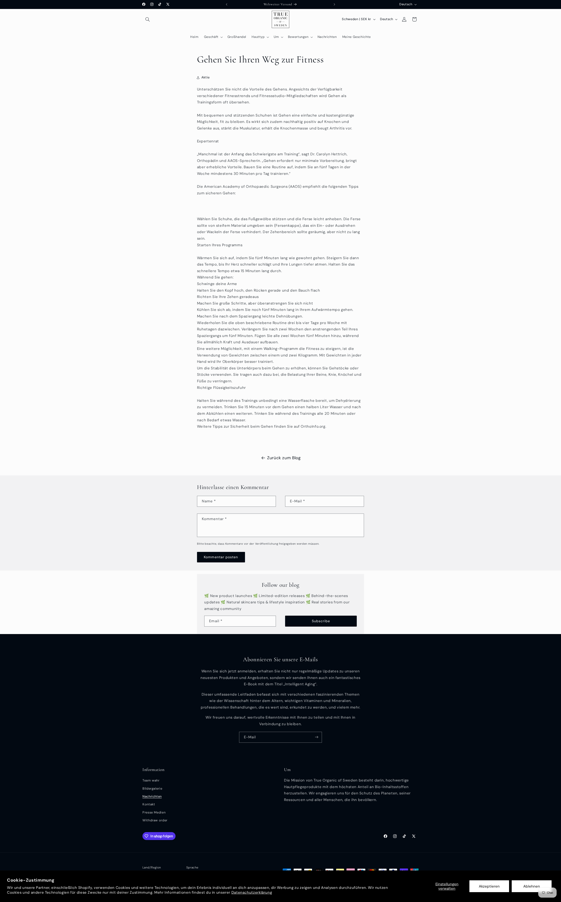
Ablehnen (531, 886)
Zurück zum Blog (283, 458)
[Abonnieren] (317, 737)
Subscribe (321, 621)
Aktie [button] (205, 77)
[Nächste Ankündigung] (334, 4)
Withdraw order (154, 820)
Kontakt (148, 804)
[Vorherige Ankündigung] (226, 4)
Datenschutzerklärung (251, 892)
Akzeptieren (489, 886)
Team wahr (151, 780)
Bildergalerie (152, 788)
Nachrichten (152, 796)
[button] (147, 19)
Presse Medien (153, 812)
